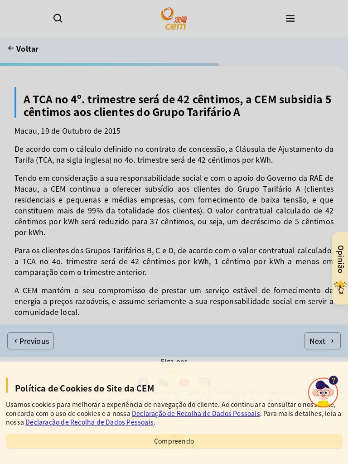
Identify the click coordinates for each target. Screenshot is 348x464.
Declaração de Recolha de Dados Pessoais (196, 413)
